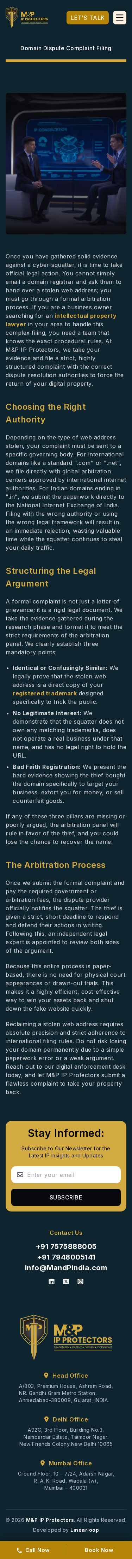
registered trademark (45, 693)
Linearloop (84, 1530)
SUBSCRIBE (66, 1197)
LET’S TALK (88, 17)
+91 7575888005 (66, 1246)
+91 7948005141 (66, 1257)
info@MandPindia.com (66, 1267)
